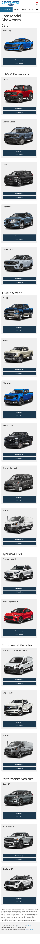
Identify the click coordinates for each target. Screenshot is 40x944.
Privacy (23, 925)
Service (24, 9)
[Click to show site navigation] (37, 9)
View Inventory (19, 60)
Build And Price (19, 63)
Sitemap (19, 925)
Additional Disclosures (31, 925)
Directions (16, 9)
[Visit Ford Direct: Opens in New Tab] (29, 929)
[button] (6, 9)
